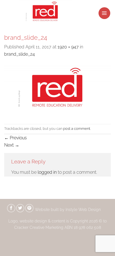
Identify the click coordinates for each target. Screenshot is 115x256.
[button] (104, 13)
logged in (47, 172)
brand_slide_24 (19, 54)
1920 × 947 (68, 47)
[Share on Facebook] (11, 208)
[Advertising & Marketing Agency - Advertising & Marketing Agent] (40, 13)
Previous (15, 137)
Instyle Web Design (84, 209)
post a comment (76, 128)
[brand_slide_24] (57, 90)
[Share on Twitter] (20, 208)
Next (11, 145)
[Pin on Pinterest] (29, 208)
